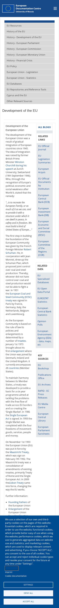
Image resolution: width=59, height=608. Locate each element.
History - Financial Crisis (19, 60)
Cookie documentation (16, 576)
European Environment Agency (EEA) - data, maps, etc (45, 337)
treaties (22, 340)
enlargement (17, 351)
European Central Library (43, 417)
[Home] (21, 8)
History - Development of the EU (24, 37)
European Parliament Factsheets (44, 430)
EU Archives (44, 384)
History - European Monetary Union (26, 54)
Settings (28, 584)
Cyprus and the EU (17, 95)
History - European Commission (24, 48)
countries (14, 368)
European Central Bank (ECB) (44, 199)
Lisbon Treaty (16, 482)
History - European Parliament (23, 43)
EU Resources (14, 25)
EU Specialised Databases (44, 279)
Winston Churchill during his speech (16, 165)
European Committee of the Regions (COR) (44, 248)
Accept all (28, 601)
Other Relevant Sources (19, 101)
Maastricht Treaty (19, 452)
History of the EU (16, 31)
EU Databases (14, 83)
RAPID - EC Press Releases (43, 394)
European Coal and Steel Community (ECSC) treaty (19, 297)
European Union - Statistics (21, 77)
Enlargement (15, 509)
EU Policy (12, 66)
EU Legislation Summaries (44, 159)
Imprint (8, 572)
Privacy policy (11, 568)
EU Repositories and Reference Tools (26, 89)
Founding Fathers (17, 502)
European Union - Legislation (22, 72)
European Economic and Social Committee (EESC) (44, 228)
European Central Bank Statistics (44, 311)
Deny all (28, 593)
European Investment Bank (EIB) (44, 212)
